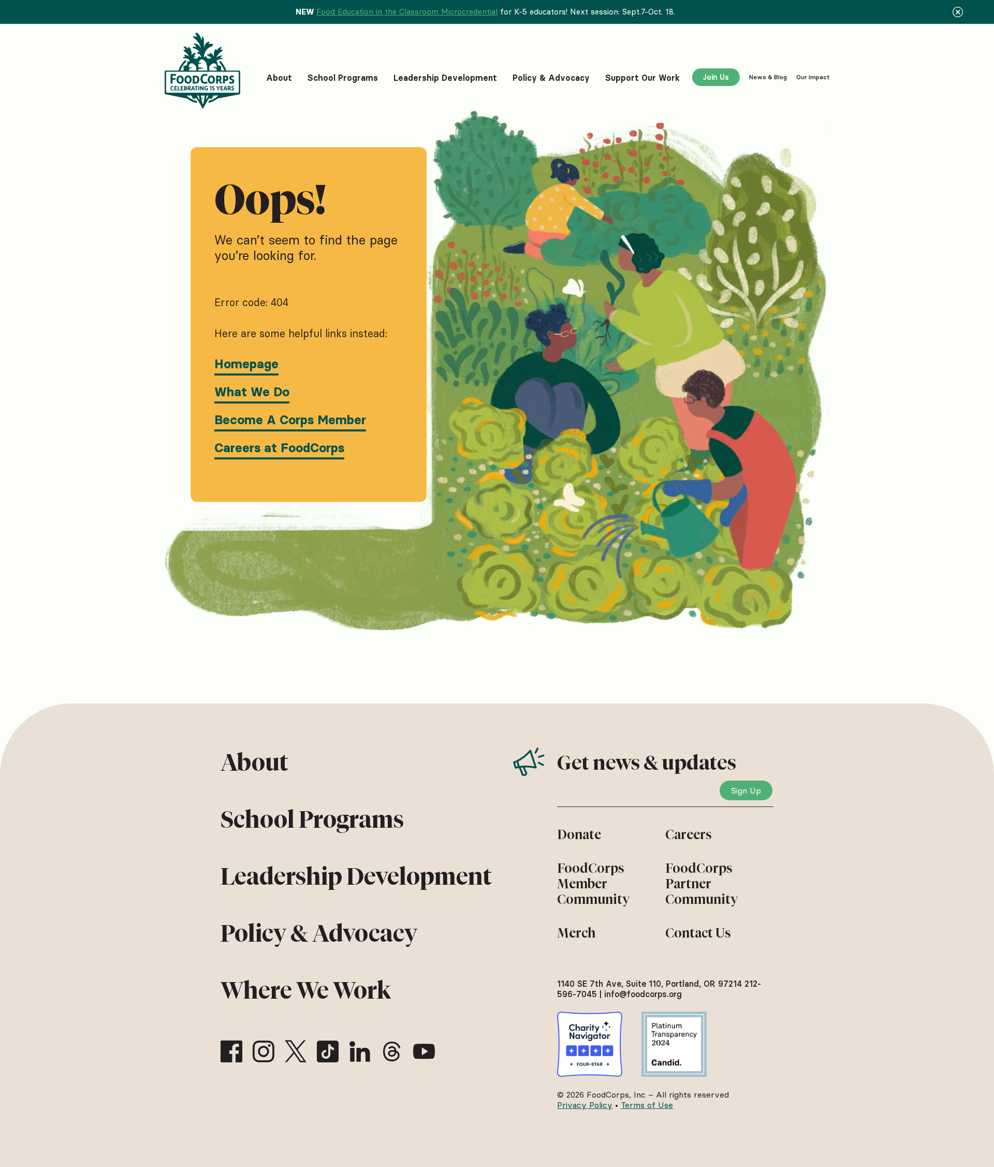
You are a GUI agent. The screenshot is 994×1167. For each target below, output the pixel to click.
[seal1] (589, 1044)
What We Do (251, 391)
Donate (579, 834)
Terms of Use (647, 1105)
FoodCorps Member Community (593, 883)
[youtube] (424, 1051)
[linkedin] (360, 1051)
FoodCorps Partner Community (701, 883)
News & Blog (768, 77)
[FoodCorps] (204, 70)
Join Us (716, 77)
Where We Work (306, 990)
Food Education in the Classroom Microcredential (407, 12)
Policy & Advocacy (319, 933)
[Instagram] (263, 1051)
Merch (576, 933)
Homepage (246, 363)
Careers (688, 834)
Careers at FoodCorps (279, 447)
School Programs (312, 819)
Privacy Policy (584, 1105)
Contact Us (698, 933)
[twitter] (295, 1051)
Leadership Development (356, 876)
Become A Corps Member (290, 419)
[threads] (392, 1051)
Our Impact (813, 77)
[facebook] (231, 1051)
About (254, 762)
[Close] (958, 12)
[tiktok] (328, 1051)
